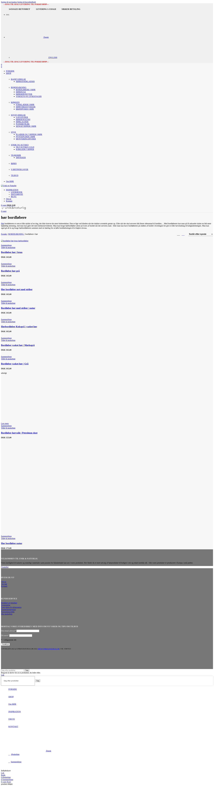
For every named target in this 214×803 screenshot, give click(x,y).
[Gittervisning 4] (183, 234)
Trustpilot (4, 567)
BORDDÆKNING (16, 234)
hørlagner (22, 122)
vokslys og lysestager (29, 96)
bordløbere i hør (25, 90)
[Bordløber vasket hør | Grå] (11, 352)
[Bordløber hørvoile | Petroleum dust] (16, 371)
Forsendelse (5, 605)
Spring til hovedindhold (26, 2)
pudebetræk (23, 124)
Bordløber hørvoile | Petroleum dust (19, 433)
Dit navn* (5, 635)
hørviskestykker (25, 107)
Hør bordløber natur (11, 543)
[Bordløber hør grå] (11, 259)
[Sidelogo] (8, 186)
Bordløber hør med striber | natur (18, 308)
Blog (13, 196)
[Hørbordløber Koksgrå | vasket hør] (14, 315)
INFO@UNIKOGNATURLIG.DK (48, 649)
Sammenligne (16, 762)
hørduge (21, 92)
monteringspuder (26, 139)
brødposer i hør (25, 109)
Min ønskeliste (6, 614)
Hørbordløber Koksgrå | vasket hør (19, 326)
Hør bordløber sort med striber (16, 289)
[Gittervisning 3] (178, 234)
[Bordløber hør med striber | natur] (9, 296)
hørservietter (24, 94)
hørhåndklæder (25, 81)
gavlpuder (22, 117)
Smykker (21, 157)
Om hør (4, 584)
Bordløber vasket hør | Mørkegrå (18, 345)
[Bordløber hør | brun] (14, 241)
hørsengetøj (23, 119)
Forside (4, 234)
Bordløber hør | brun (11, 252)
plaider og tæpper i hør (29, 134)
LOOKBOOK (16, 192)
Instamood (17, 194)
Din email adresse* (8, 631)
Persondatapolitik (7, 612)
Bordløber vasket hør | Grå (14, 363)
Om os (3, 582)
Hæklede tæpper (25, 149)
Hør (2, 223)
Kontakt (4, 586)
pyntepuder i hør (25, 137)
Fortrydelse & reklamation (11, 607)
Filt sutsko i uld (25, 147)
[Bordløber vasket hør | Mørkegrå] (14, 334)
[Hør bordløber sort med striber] (12, 278)
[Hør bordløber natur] (25, 486)
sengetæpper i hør (26, 126)
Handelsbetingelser (8, 609)
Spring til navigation (9, 2)
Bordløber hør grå (10, 271)
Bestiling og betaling (9, 603)
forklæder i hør (25, 105)
